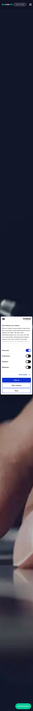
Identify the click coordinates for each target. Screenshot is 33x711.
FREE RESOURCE (23, 706)
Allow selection (16, 385)
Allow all (16, 380)
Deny (16, 390)
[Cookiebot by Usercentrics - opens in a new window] (23, 319)
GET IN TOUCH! (19, 4)
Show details (23, 374)
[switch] (28, 356)
